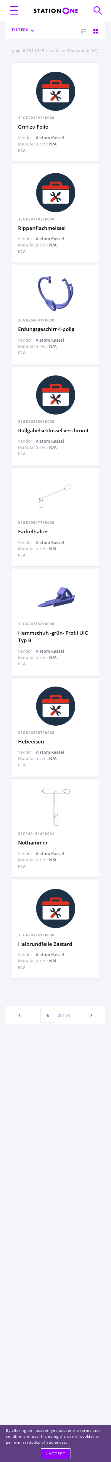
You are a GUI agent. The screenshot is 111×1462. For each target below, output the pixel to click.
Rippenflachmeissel (42, 228)
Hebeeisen (31, 741)
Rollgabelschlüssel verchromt (53, 430)
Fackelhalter (33, 531)
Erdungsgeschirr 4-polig (46, 329)
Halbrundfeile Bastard (45, 943)
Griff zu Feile (33, 126)
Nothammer (33, 842)
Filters (20, 29)
